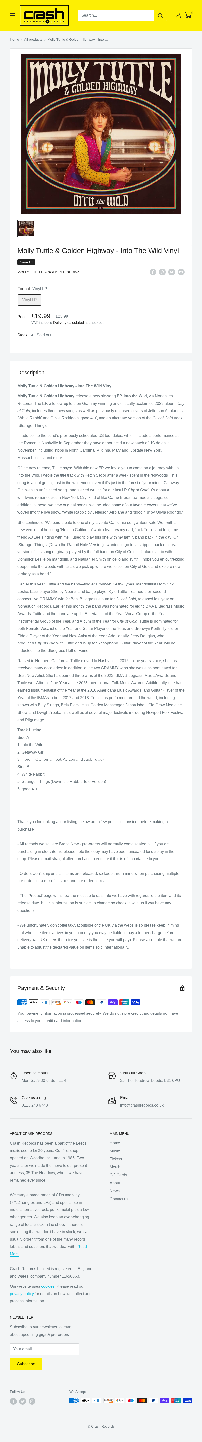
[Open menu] (12, 15)
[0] (188, 15)
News (115, 1191)
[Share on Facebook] (153, 271)
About (115, 1183)
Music (115, 1151)
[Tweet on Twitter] (171, 271)
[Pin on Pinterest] (162, 271)
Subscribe (26, 1364)
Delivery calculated (68, 322)
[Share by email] (181, 271)
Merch (115, 1167)
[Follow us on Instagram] (32, 1401)
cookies (48, 1286)
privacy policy (22, 1294)
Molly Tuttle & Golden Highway (48, 272)
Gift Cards (118, 1175)
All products (33, 39)
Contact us (119, 1199)
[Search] (160, 15)
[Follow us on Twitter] (22, 1401)
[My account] (178, 15)
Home (14, 39)
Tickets (116, 1159)
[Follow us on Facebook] (13, 1401)
